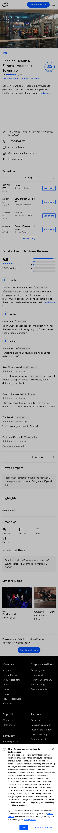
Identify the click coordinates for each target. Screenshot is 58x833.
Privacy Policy (30, 819)
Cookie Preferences (42, 827)
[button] (53, 749)
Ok (23, 827)
